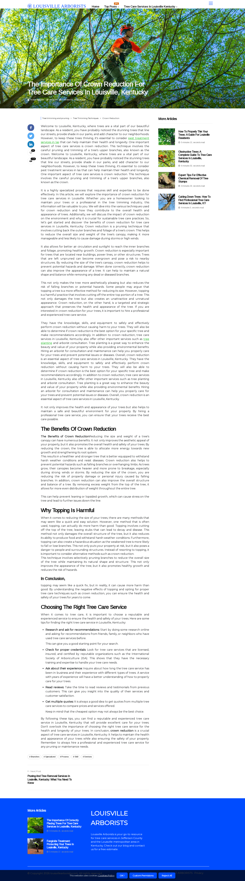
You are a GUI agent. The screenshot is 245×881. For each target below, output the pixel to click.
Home (95, 6)
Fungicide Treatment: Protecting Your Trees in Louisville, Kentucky (60, 844)
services (88, 757)
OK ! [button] (122, 875)
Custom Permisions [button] (143, 875)
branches (35, 757)
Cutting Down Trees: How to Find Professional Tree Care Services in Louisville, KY (194, 199)
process (65, 757)
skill (76, 757)
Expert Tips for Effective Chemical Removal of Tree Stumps (193, 178)
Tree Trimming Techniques (85, 118)
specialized (50, 757)
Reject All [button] (167, 875)
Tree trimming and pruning (55, 118)
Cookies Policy (106, 875)
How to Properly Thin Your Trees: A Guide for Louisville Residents (194, 134)
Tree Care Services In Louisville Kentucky (149, 6)
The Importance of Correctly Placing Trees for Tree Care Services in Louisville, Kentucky (64, 823)
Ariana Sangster (37, 100)
